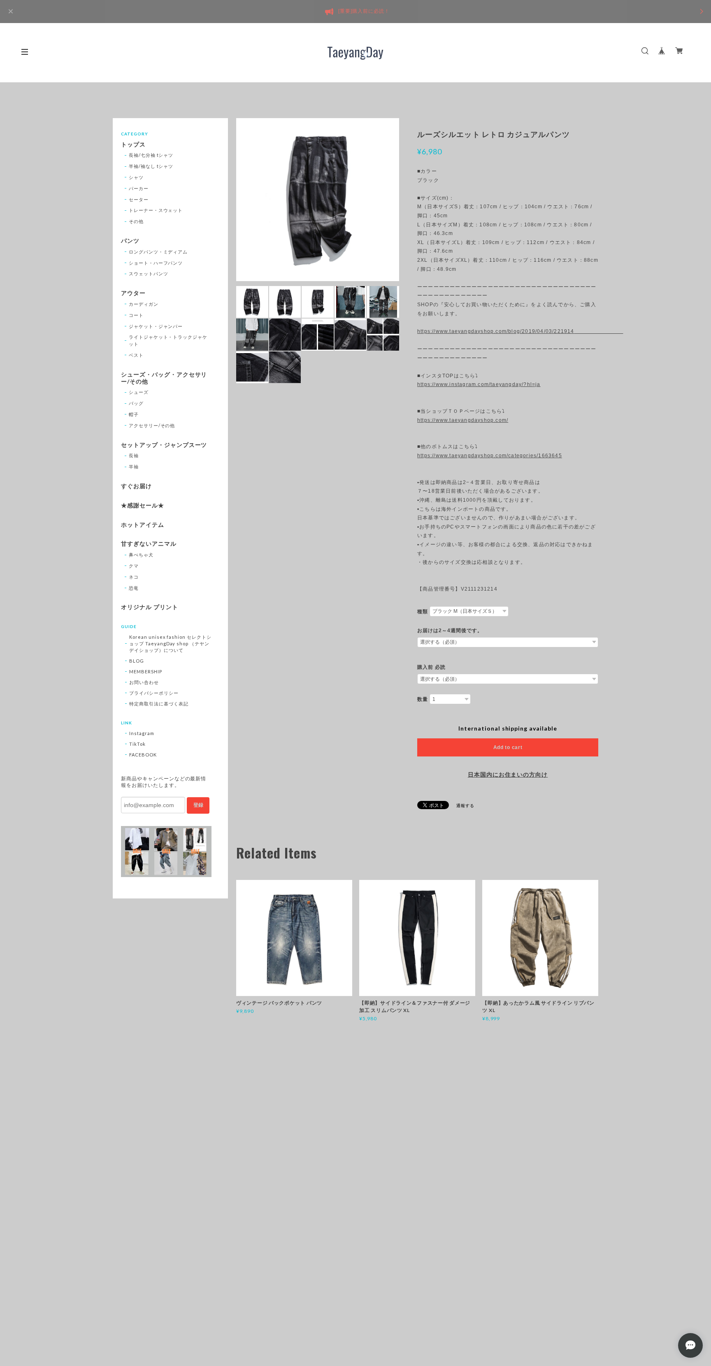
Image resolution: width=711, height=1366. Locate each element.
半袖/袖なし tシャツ (151, 166)
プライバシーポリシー (154, 693)
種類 (422, 611)
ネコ (134, 576)
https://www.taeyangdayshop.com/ (462, 420)
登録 (198, 805)
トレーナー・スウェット (156, 210)
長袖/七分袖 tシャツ (151, 155)
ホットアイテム (142, 524)
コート (136, 315)
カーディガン (143, 304)
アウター (133, 293)
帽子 (134, 414)
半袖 (134, 466)
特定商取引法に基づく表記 (158, 703)
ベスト (136, 355)
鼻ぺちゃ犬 (141, 554)
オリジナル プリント (149, 607)
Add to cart (508, 747)
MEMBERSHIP (145, 671)
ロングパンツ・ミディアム (158, 251)
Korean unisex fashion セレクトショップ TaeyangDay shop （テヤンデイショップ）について (170, 643)
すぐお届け (136, 486)
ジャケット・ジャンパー (156, 326)
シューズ (139, 392)
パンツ (130, 240)
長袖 (134, 455)
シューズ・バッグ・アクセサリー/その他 (164, 378)
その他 (136, 221)
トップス (133, 144)
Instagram (141, 733)
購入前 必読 (431, 667)
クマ (134, 565)
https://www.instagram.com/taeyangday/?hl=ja (479, 384)
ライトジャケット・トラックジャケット (168, 340)
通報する (465, 805)
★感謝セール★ (142, 505)
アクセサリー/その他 (152, 425)
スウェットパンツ (148, 273)
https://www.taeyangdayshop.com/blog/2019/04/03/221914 (507, 331)
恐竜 (134, 588)
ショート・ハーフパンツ (156, 262)
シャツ (136, 177)
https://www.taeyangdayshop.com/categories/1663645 (489, 455)
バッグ (136, 403)
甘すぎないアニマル (149, 543)
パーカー (139, 188)
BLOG (136, 660)
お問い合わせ (144, 682)
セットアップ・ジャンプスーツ (164, 445)
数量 (422, 699)
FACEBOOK (143, 754)
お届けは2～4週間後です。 (449, 630)
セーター (139, 199)
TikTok (137, 744)
